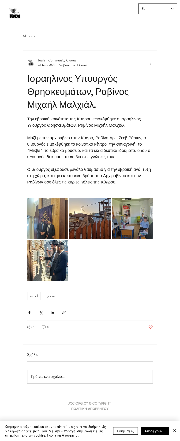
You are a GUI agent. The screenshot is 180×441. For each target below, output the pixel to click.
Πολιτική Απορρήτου (63, 435)
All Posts (29, 36)
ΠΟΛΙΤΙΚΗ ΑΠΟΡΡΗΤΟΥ (90, 409)
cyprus (50, 296)
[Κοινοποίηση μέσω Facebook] (29, 312)
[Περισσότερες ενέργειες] (150, 63)
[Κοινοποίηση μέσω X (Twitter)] (41, 312)
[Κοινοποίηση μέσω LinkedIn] (52, 312)
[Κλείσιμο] (174, 430)
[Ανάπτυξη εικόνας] (47, 218)
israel (34, 296)
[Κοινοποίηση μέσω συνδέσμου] (64, 312)
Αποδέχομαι (155, 431)
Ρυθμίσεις (125, 431)
